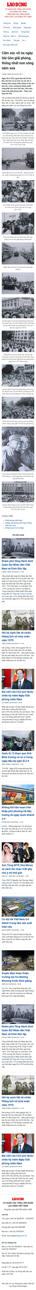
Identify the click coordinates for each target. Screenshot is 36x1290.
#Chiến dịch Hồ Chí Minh (14, 528)
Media (23, 23)
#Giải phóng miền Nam (13, 520)
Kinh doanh (17, 28)
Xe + (24, 40)
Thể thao (6, 28)
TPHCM (5, 768)
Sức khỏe (6, 40)
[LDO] (18, 548)
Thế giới (16, 40)
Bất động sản (23, 36)
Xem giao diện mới (10, 45)
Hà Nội (4, 826)
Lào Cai (4, 988)
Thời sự (6, 32)
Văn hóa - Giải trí (9, 36)
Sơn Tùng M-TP (15, 883)
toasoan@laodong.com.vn (17, 1236)
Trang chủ (7, 23)
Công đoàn (25, 32)
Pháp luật (27, 28)
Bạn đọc (15, 32)
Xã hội (15, 23)
